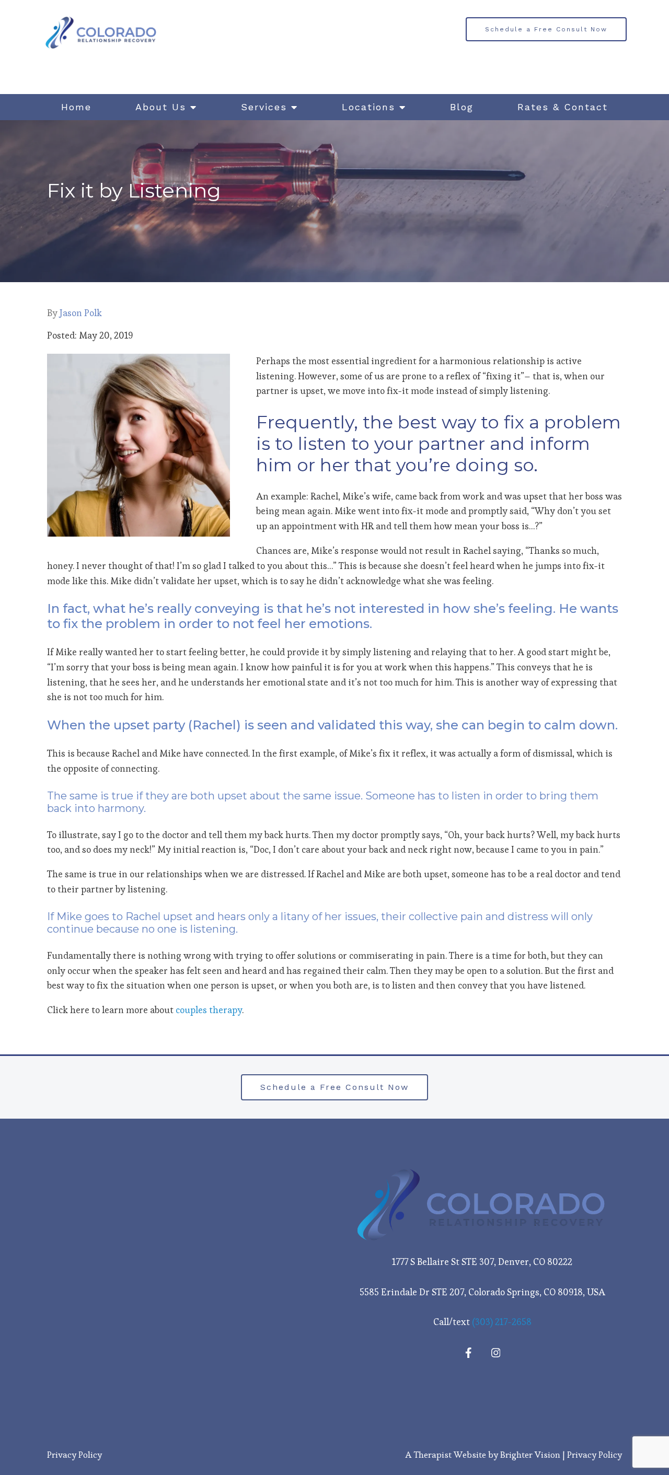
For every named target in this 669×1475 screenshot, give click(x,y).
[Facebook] (468, 1352)
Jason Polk (81, 313)
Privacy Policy (74, 1454)
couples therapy (209, 1010)
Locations (368, 106)
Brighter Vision (530, 1454)
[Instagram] (496, 1352)
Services (264, 106)
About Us (160, 106)
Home (76, 106)
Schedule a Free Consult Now (546, 29)
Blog (462, 106)
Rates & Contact (562, 106)
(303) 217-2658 (502, 1322)
